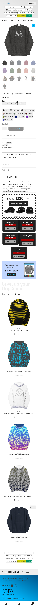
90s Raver (7, 13)
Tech (24, 10)
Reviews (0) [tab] (6, 170)
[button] (33, 25)
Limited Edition (21, 15)
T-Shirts (24, 7)
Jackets (30, 7)
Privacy (24, 581)
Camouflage (14, 13)
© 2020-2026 (7, 596)
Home (29, 10)
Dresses (19, 10)
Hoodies (8, 7)
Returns (4, 581)
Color (3, 108)
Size (3, 101)
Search (19, 604)
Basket (29, 602)
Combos (29, 15)
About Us (11, 579)
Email (15, 157)
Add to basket (16, 129)
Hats (13, 10)
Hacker (32, 13)
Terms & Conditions (14, 581)
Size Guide (5, 124)
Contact (4, 579)
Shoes (8, 10)
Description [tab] (5, 165)
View (19, 325)
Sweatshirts (16, 7)
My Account (6, 604)
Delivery (26, 579)
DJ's (28, 13)
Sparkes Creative (11, 15)
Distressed (22, 13)
